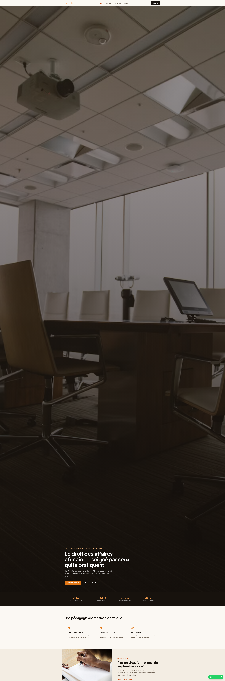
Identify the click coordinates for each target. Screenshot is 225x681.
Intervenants (117, 3)
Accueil (100, 3)
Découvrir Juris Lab (91, 583)
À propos (126, 3)
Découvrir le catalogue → (125, 679)
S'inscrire (156, 3)
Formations (108, 3)
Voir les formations (73, 582)
